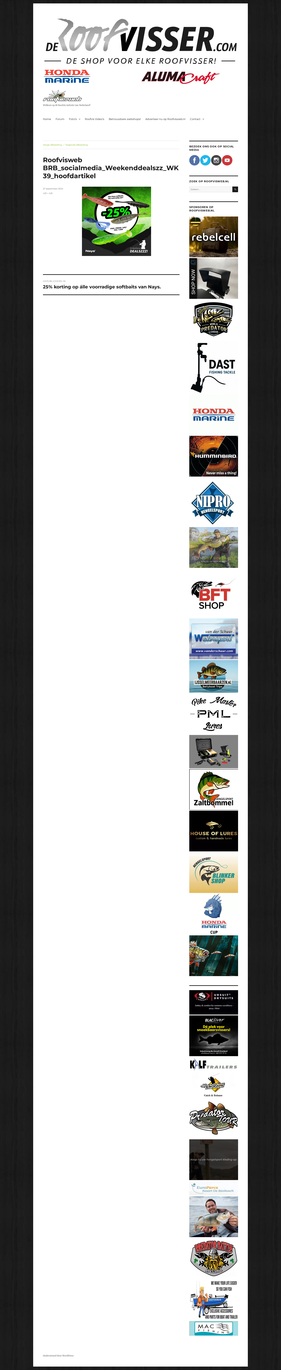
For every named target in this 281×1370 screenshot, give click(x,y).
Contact (195, 119)
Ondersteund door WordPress (58, 1355)
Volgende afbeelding (76, 144)
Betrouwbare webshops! (125, 119)
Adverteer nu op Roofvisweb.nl (165, 119)
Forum (60, 119)
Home (47, 119)
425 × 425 (48, 193)
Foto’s (73, 119)
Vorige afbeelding (52, 144)
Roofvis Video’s (94, 119)
